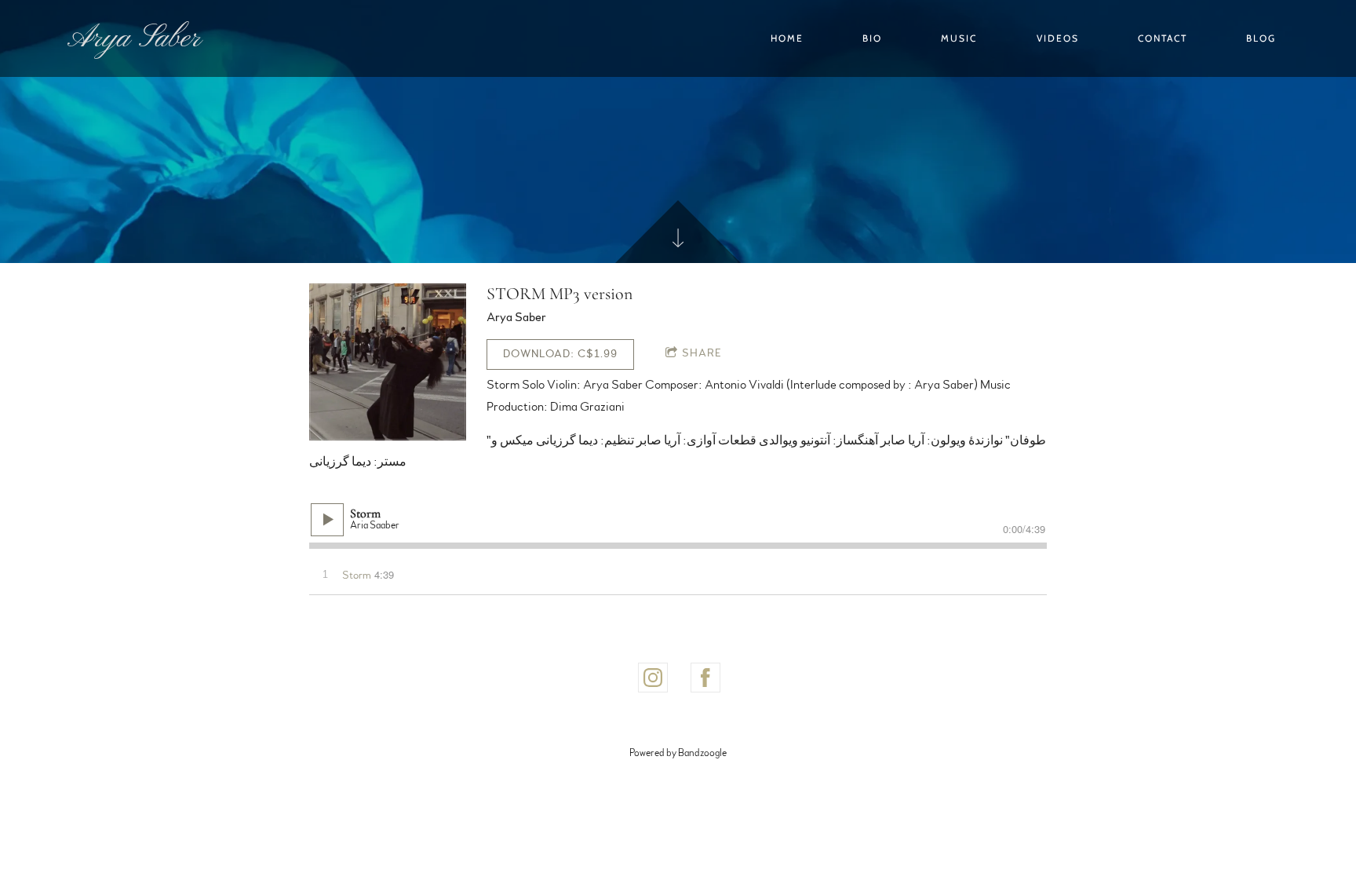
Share (702, 353)
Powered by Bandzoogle (678, 752)
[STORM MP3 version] (387, 361)
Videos (1058, 38)
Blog (1261, 38)
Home (787, 38)
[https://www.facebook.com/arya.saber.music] (705, 677)
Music (959, 38)
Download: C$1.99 (560, 354)
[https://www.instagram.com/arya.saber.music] (653, 677)
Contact (1162, 38)
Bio (872, 38)
